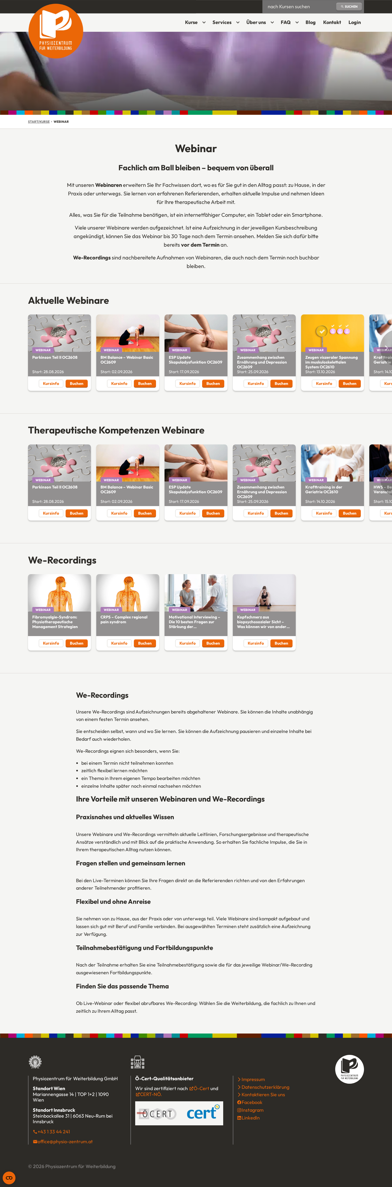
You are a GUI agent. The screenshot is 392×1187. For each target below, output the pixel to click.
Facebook (252, 1102)
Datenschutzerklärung (265, 1087)
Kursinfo (51, 383)
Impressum (253, 1079)
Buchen (79, 384)
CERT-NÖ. (151, 1094)
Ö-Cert (201, 1088)
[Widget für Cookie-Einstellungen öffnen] (9, 1178)
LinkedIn (251, 1118)
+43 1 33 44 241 (54, 1132)
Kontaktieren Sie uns (263, 1094)
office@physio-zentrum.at (65, 1141)
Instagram (252, 1110)
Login (356, 24)
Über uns (256, 22)
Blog (311, 22)
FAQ (286, 22)
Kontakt (332, 22)
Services (222, 22)
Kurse (191, 22)
